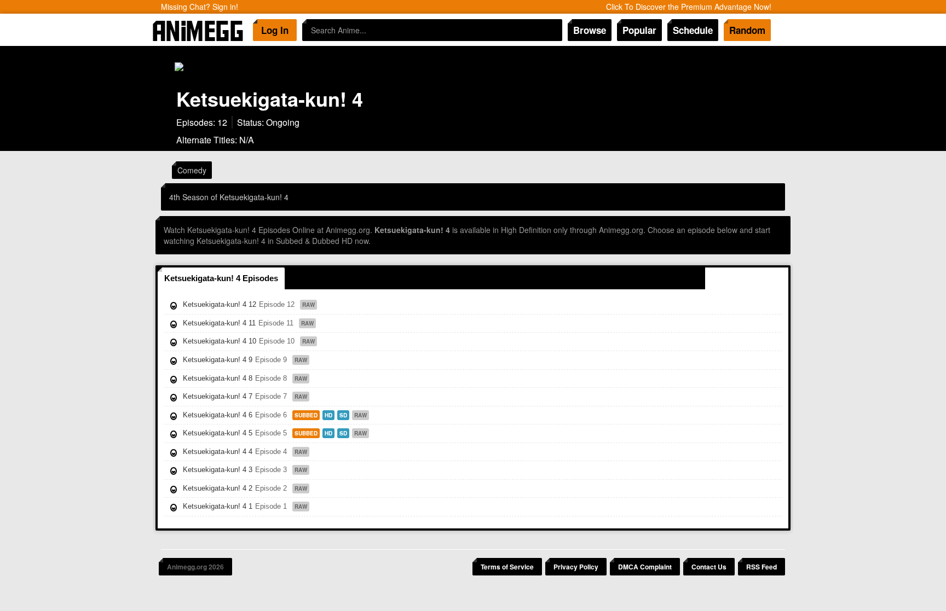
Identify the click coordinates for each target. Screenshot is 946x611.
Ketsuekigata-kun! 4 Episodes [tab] (221, 278)
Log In (275, 30)
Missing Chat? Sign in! (199, 6)
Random (747, 30)
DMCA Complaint (645, 567)
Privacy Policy (575, 567)
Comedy (191, 170)
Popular (639, 30)
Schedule (693, 30)
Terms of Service (507, 567)
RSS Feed (761, 567)
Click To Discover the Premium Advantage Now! (688, 6)
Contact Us (708, 567)
